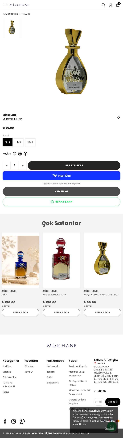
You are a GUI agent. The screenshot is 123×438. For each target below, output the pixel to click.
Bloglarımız (53, 382)
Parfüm (7, 366)
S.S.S (49, 377)
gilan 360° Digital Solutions (48, 433)
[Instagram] (13, 421)
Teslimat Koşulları (78, 366)
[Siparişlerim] (111, 5)
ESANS (26, 14)
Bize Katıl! (113, 402)
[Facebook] (5, 421)
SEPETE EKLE (74, 165)
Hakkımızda (53, 366)
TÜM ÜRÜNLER (10, 14)
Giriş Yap (29, 366)
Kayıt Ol (29, 371)
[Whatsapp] (22, 421)
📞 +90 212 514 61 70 (106, 379)
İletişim (51, 371)
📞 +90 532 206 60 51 (106, 382)
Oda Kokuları (9, 377)
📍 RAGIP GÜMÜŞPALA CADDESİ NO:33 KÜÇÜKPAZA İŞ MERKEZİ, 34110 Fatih (106, 370)
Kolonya (7, 371)
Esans (6, 392)
